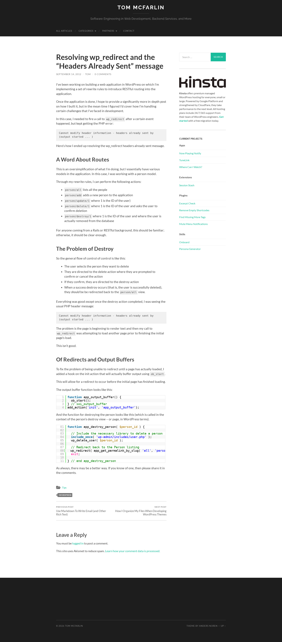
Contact (128, 31)
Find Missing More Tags (192, 217)
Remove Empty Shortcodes (194, 210)
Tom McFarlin (141, 7)
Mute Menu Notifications (193, 223)
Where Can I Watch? (190, 166)
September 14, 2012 (68, 74)
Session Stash (186, 185)
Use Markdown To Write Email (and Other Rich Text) (81, 511)
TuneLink (184, 160)
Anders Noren (208, 626)
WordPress (65, 495)
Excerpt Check (187, 203)
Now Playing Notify (190, 153)
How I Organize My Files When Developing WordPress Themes (140, 511)
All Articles (64, 31)
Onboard (184, 242)
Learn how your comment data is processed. (132, 551)
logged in (78, 543)
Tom (88, 74)
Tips (64, 487)
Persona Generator (190, 248)
